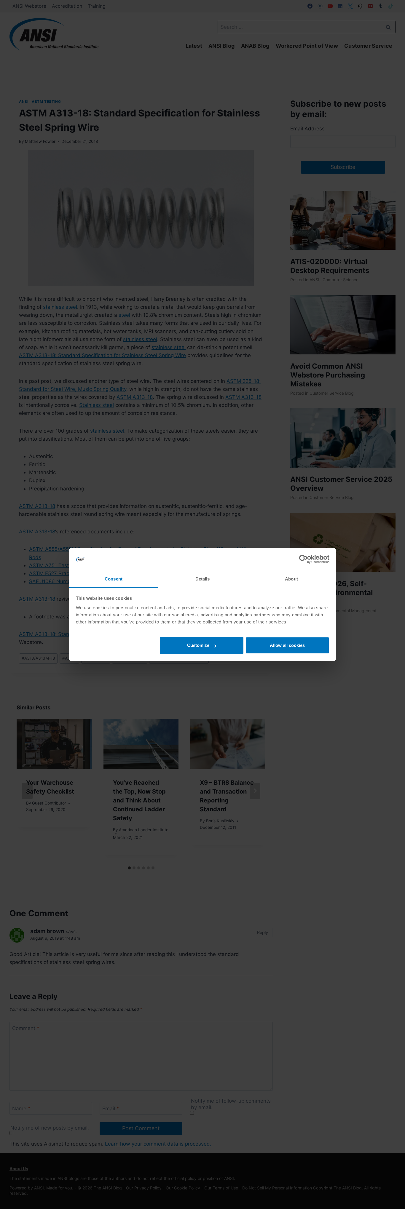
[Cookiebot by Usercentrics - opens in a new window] (303, 559)
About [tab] (291, 578)
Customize (198, 645)
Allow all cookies (287, 645)
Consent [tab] (113, 578)
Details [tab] (202, 578)
